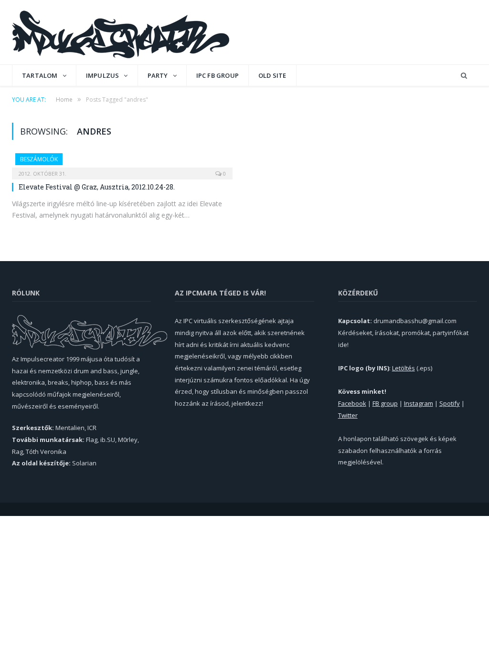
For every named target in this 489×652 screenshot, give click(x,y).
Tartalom (40, 75)
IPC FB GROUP (217, 75)
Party (158, 75)
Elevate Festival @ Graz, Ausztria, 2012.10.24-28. (97, 186)
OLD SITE (272, 75)
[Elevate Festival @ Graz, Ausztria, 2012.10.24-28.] (122, 163)
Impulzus (102, 75)
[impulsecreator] (120, 32)
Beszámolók (39, 159)
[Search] (464, 75)
